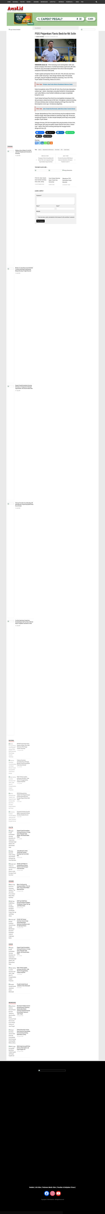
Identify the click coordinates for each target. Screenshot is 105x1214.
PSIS (82, 2)
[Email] (48, 143)
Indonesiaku (44, 2)
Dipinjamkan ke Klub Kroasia (48, 149)
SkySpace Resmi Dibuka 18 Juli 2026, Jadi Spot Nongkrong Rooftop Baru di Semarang (23, 152)
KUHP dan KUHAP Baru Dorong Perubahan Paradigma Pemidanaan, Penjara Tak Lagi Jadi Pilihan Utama (23, 903)
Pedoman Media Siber (49, 1187)
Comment (39, 195)
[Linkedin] (42, 143)
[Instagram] (52, 1193)
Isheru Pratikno (40, 36)
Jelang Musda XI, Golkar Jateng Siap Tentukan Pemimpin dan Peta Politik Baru (23, 853)
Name (38, 206)
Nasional (15, 2)
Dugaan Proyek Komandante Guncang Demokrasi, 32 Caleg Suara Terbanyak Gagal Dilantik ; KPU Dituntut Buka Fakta (24, 387)
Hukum (28, 2)
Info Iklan (38, 1187)
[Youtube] (58, 1193)
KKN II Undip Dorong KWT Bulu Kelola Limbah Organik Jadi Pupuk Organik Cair (23, 1048)
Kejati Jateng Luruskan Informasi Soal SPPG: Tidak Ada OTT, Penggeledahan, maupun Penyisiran (23, 779)
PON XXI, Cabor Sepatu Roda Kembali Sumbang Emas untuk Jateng (40, 179)
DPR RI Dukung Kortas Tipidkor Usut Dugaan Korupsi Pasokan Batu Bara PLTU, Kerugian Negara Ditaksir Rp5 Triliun (23, 796)
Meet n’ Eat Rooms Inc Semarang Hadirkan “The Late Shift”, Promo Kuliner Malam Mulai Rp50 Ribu (23, 887)
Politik (22, 2)
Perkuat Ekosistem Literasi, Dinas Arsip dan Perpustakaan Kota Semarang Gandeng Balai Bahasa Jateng (23, 1032)
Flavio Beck (57, 149)
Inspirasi (61, 2)
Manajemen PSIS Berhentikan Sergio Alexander (67, 180)
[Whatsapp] (45, 143)
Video (77, 2)
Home (9, 2)
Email (58, 206)
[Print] (51, 143)
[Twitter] (39, 143)
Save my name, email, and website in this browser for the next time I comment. (56, 217)
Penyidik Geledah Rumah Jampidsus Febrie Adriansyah (23, 984)
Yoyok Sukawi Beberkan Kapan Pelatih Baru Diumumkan (54, 180)
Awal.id (40, 149)
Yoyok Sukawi (66, 149)
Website (38, 211)
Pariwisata (69, 2)
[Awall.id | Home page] (15, 9)
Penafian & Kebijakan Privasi (66, 1187)
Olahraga (38, 28)
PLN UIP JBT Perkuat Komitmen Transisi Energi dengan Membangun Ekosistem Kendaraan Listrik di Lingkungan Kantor (23, 922)
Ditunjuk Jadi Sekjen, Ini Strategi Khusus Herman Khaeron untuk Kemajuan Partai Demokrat (22, 866)
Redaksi (32, 1187)
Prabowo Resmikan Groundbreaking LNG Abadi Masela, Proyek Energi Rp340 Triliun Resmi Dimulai (24, 504)
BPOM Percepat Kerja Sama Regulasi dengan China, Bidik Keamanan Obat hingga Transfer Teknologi (23, 746)
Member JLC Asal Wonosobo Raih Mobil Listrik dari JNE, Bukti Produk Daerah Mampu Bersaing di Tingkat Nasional (24, 269)
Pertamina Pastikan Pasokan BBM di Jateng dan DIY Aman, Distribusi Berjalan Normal (23, 813)
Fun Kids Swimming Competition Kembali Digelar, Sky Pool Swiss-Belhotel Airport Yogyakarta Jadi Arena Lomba (24, 622)
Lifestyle (52, 2)
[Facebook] (36, 143)
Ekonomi (36, 2)
